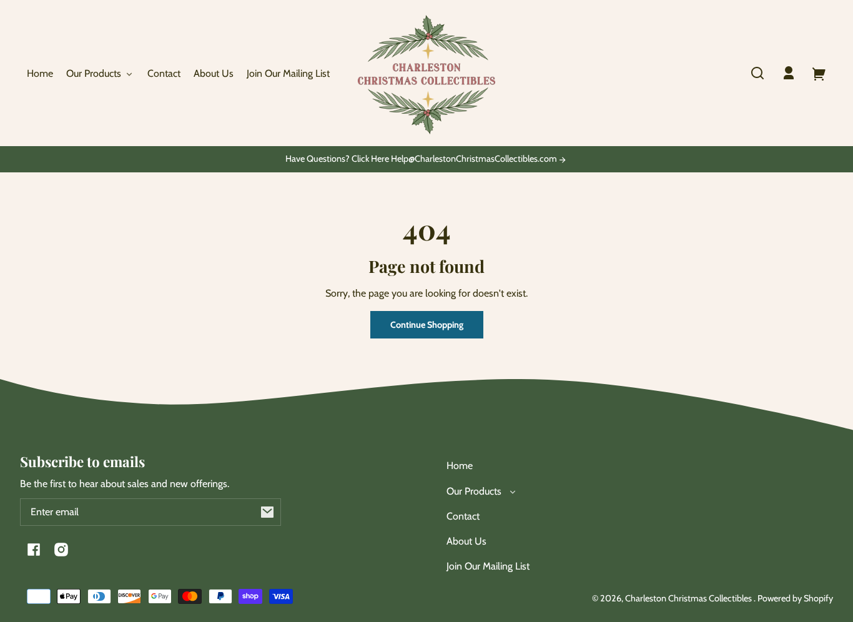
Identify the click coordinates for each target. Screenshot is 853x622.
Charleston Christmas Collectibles (689, 598)
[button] (757, 73)
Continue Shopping (426, 324)
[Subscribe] (267, 512)
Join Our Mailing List (488, 566)
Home (459, 465)
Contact (463, 516)
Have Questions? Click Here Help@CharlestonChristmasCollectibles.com (422, 159)
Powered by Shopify (795, 598)
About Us (466, 541)
